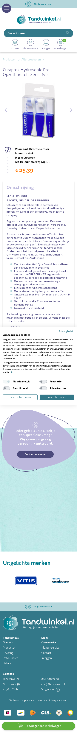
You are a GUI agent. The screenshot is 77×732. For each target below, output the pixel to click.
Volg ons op (48, 689)
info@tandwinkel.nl (53, 684)
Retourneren (10, 658)
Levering (8, 653)
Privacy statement (58, 700)
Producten (9, 648)
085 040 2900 (50, 679)
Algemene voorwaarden (34, 700)
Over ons (8, 642)
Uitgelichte (27, 563)
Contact (46, 653)
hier (12, 372)
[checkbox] (6, 382)
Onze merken (49, 642)
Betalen (8, 663)
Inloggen (46, 658)
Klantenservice (50, 648)
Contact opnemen (35, 454)
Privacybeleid (66, 331)
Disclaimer (14, 700)
